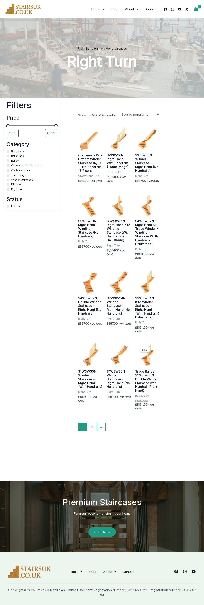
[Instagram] (172, 9)
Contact (150, 9)
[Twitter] (186, 9)
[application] (102, 9)
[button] (76, 571)
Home (95, 9)
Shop (115, 9)
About (129, 9)
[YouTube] (179, 9)
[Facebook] (165, 9)
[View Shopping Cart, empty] (196, 9)
